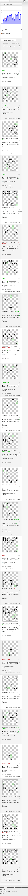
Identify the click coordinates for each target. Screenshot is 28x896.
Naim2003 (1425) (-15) (13, 73)
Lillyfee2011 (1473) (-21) (13, 419)
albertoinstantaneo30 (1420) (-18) (15, 211)
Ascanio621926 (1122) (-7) (13, 454)
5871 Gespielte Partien (8, 40)
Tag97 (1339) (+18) (12, 592)
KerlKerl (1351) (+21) (12, 421)
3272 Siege (15, 43)
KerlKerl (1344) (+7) (12, 455)
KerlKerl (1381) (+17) (12, 282)
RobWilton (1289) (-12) (13, 385)
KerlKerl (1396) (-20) (12, 698)
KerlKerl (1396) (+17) (12, 178)
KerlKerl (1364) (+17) (12, 317)
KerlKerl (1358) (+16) (12, 629)
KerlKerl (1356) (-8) (12, 559)
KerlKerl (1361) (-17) (12, 490)
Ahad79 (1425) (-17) (12, 177)
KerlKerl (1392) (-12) (12, 836)
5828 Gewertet (6, 43)
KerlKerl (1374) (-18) (12, 594)
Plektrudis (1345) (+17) (13, 488)
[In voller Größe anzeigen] (10, 59)
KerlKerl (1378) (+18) (12, 213)
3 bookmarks (5, 49)
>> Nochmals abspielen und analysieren (12, 83)
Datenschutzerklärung (5, 891)
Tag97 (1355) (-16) (12, 627)
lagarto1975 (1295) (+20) (13, 350)
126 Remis (17, 46)
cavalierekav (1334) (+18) (13, 662)
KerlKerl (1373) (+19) (12, 871)
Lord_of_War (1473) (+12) (13, 835)
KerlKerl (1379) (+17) (12, 733)
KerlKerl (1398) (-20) (12, 248)
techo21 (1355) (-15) (12, 800)
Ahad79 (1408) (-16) (12, 142)
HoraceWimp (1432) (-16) (13, 107)
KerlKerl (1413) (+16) (12, 144)
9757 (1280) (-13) (12, 523)
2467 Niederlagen (7, 46)
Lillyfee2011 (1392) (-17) (13, 315)
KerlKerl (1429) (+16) (12, 109)
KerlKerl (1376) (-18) (12, 663)
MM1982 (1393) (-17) (12, 281)
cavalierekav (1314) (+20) (13, 696)
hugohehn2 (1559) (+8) (13, 558)
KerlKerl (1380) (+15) (12, 802)
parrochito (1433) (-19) (13, 869)
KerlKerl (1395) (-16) (12, 767)
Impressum (14, 891)
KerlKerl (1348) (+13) (12, 525)
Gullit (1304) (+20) (12, 246)
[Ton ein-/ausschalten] (27, 1)
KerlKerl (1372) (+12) (12, 386)
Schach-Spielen (5, 1)
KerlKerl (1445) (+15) (12, 74)
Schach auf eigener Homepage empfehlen (17, 887)
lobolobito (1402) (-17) (13, 731)
